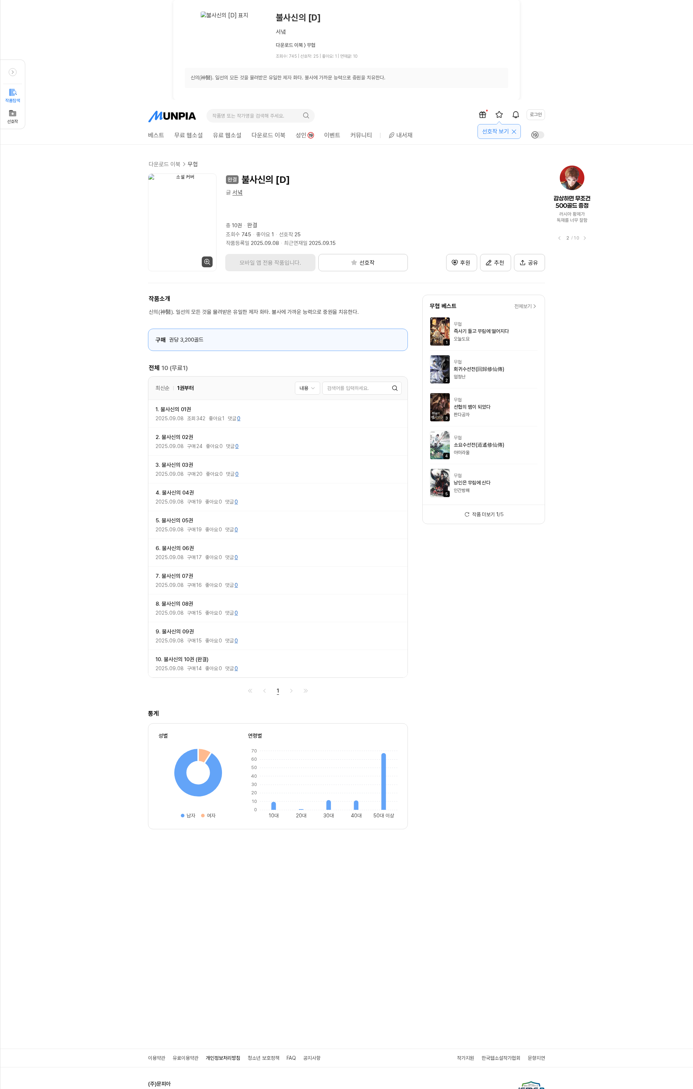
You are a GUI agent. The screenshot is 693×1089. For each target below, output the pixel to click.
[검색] (306, 116)
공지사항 (312, 1058)
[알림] (516, 114)
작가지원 (465, 1058)
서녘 (237, 192)
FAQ (291, 1058)
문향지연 (536, 1058)
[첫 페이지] (250, 691)
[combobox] (307, 388)
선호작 (12, 121)
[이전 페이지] (264, 691)
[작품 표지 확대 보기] (182, 222)
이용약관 (156, 1058)
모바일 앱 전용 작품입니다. (270, 262)
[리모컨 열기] (12, 72)
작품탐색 (12, 100)
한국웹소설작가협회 (500, 1058)
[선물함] (482, 114)
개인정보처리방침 (223, 1058)
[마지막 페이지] (305, 691)
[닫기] (514, 132)
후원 (465, 262)
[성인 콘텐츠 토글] (537, 135)
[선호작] (499, 114)
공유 (533, 262)
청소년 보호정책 (263, 1058)
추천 (499, 262)
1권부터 (185, 388)
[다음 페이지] (291, 691)
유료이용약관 (186, 1058)
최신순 (163, 388)
